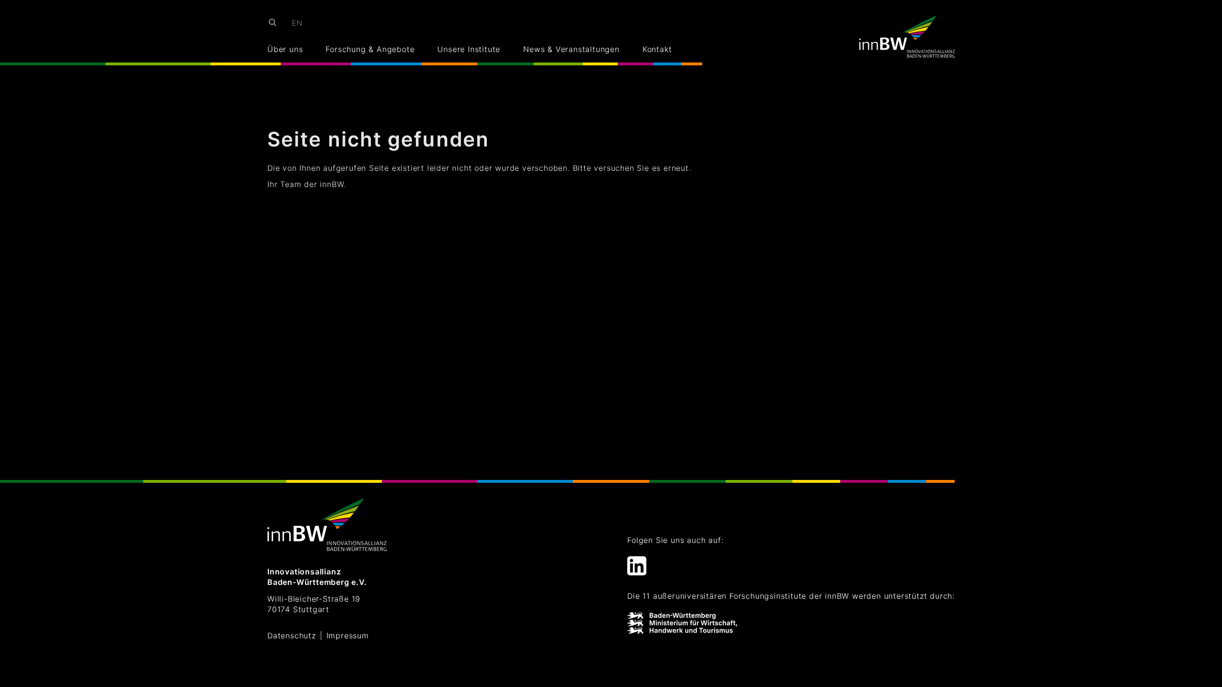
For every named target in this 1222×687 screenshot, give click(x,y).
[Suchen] (271, 22)
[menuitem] (297, 23)
